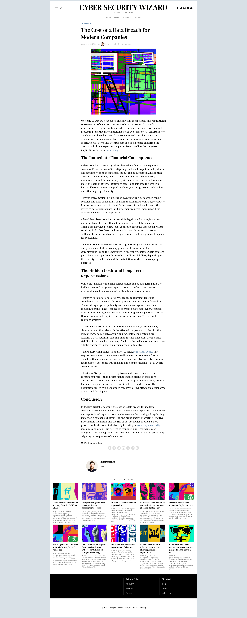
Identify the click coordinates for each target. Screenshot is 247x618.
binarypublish (110, 44)
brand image (113, 150)
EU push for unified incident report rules (123, 504)
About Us (130, 583)
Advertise (166, 593)
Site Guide (167, 579)
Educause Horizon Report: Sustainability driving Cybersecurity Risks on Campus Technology (93, 548)
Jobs (164, 588)
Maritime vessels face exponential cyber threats (181, 504)
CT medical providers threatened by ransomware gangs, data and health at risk (181, 548)
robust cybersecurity (148, 425)
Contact (130, 588)
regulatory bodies (143, 351)
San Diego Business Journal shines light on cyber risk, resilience (65, 547)
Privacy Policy (132, 579)
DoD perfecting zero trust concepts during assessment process (93, 505)
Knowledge (86, 24)
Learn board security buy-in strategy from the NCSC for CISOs (65, 505)
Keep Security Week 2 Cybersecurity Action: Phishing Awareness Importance (150, 548)
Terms (129, 593)
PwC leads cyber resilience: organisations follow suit (123, 546)
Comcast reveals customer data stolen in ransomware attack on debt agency (152, 505)
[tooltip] (177, 8)
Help (164, 583)
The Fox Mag (140, 607)
